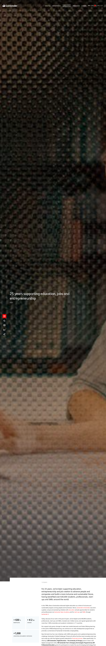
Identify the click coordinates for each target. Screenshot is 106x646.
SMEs (84, 612)
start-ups (77, 612)
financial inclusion (77, 638)
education (71, 610)
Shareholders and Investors (66, 5)
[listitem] (4, 316)
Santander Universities (83, 608)
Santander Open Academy (61, 612)
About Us (47, 6)
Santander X (45, 614)
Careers (83, 6)
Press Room (76, 6)
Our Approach (56, 6)
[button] (4, 316)
